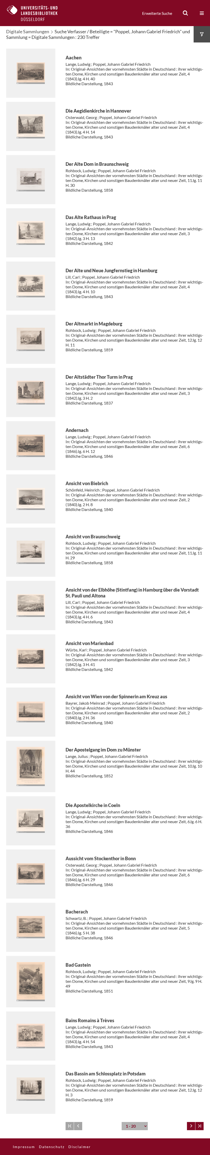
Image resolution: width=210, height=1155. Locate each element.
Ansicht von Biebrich (87, 483)
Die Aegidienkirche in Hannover (98, 111)
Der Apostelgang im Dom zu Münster (103, 750)
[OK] (185, 13)
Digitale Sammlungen (27, 31)
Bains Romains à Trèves (90, 1020)
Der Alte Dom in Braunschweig (97, 164)
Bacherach (77, 911)
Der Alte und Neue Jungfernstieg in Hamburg (111, 270)
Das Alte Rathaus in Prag (91, 217)
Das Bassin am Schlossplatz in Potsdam (106, 1073)
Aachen (73, 57)
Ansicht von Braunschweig (93, 536)
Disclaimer (79, 1147)
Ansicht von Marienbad (89, 643)
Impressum (24, 1147)
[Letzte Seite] (199, 1126)
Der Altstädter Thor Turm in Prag (99, 377)
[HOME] (36, 13)
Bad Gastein (78, 965)
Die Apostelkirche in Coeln (93, 805)
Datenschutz (52, 1147)
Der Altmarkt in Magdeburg (94, 323)
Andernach (77, 430)
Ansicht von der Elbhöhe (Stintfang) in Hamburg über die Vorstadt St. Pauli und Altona (132, 592)
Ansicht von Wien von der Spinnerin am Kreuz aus (116, 696)
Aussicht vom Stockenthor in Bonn (101, 858)
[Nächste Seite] (191, 1126)
